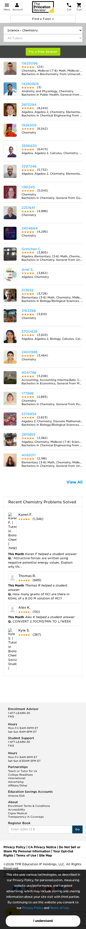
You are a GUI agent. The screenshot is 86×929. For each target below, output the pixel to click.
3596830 (29, 146)
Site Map (45, 855)
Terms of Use (59, 908)
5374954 (29, 414)
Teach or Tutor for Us (22, 771)
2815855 (28, 434)
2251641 (28, 207)
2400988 (29, 352)
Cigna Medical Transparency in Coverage (26, 815)
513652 (27, 290)
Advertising (16, 781)
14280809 (30, 84)
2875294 (29, 104)
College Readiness (20, 774)
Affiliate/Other (18, 785)
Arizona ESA (16, 795)
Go (77, 829)
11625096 (30, 63)
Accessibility (16, 809)
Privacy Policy (32, 908)
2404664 (30, 228)
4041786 (29, 372)
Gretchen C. (32, 249)
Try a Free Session (43, 51)
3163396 (29, 311)
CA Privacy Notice (42, 847)
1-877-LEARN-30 (19, 713)
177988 (27, 393)
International (16, 778)
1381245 (28, 187)
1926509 (29, 125)
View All (75, 482)
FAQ (11, 716)
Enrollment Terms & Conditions (29, 806)
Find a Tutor (42, 19)
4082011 (29, 455)
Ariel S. (27, 269)
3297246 (29, 166)
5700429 (29, 331)
